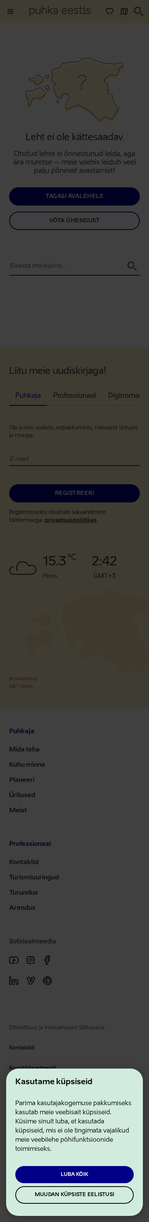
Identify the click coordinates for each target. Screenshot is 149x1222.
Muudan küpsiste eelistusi (74, 1194)
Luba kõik (74, 1174)
